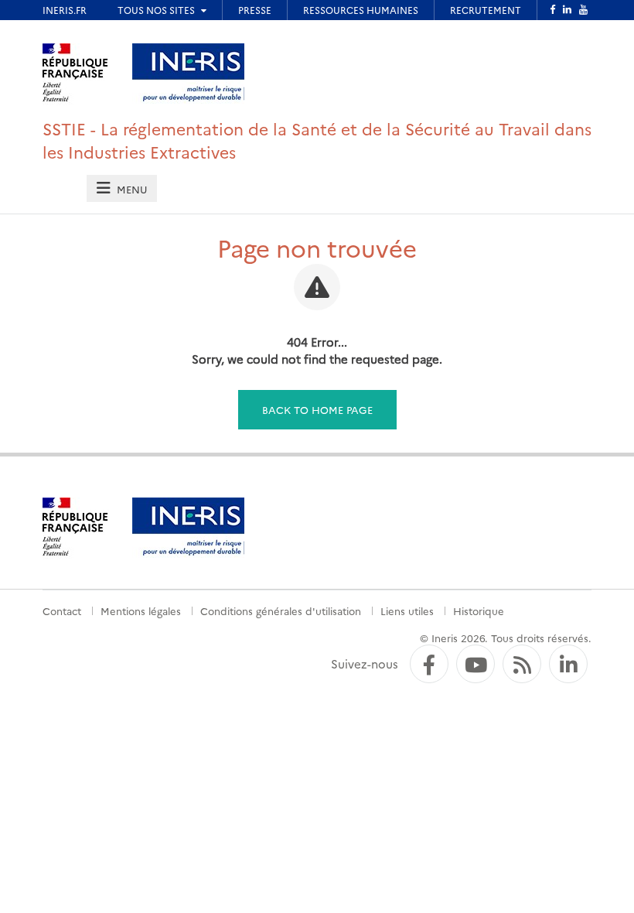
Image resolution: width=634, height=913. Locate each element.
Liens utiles (407, 610)
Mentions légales (141, 610)
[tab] (121, 188)
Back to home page (317, 409)
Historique (478, 610)
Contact (62, 610)
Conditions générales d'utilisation (280, 610)
